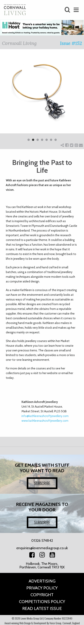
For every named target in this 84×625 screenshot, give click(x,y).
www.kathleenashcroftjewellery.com (44, 420)
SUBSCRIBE (42, 483)
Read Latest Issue (42, 608)
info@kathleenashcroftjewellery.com (45, 416)
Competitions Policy (42, 601)
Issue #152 (71, 43)
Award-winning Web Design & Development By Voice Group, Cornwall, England (42, 623)
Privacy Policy (42, 588)
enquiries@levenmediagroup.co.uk (42, 548)
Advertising (42, 581)
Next (78, 97)
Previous (6, 97)
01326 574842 (42, 540)
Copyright (42, 594)
